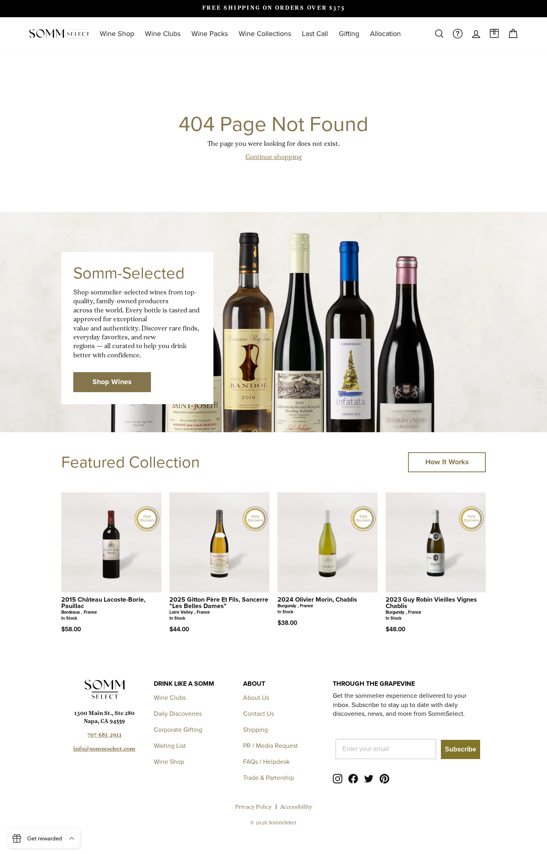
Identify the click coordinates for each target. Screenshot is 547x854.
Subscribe (460, 749)
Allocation (385, 33)
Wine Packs (209, 33)
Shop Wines (112, 382)
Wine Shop (117, 33)
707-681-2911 (104, 735)
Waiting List (170, 745)
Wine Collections (265, 33)
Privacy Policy (253, 807)
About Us (256, 697)
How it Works (447, 462)
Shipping (255, 729)
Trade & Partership (268, 777)
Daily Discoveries (178, 713)
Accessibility (296, 807)
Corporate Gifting (178, 729)
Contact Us (258, 713)
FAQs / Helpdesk (266, 761)
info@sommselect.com (104, 749)
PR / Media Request (270, 745)
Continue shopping (273, 157)
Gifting (349, 33)
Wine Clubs (163, 33)
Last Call (315, 33)
